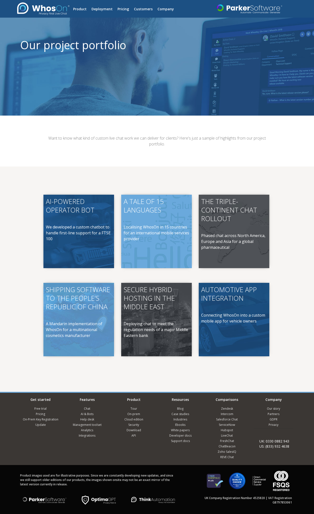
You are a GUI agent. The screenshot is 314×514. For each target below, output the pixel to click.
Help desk (87, 419)
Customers (143, 9)
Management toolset (87, 425)
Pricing (123, 9)
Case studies (180, 414)
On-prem (133, 414)
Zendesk (227, 408)
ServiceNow (227, 425)
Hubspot (227, 430)
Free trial (40, 408)
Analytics (87, 430)
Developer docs (180, 435)
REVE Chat (227, 457)
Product (80, 9)
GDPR (273, 419)
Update (40, 425)
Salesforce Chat (227, 419)
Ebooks (180, 425)
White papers (180, 430)
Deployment (102, 9)
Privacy (273, 425)
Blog (180, 408)
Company (165, 9)
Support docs (180, 441)
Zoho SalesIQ (227, 452)
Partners (273, 414)
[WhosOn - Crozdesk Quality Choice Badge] (237, 483)
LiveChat (227, 435)
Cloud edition (133, 419)
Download (134, 430)
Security (133, 425)
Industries (180, 419)
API (133, 435)
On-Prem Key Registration (40, 419)
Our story (273, 408)
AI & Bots (87, 414)
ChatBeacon (227, 446)
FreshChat (227, 441)
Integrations (87, 435)
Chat (87, 408)
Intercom (227, 414)
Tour (134, 408)
